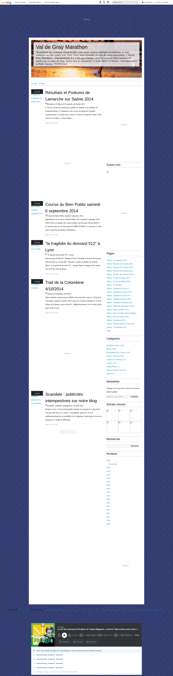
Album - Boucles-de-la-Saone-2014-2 (121, 274)
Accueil (34, 83)
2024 (108, 471)
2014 (108, 506)
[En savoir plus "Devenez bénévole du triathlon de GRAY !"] (112, 427)
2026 (108, 460)
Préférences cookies (158, 610)
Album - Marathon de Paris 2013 (119, 295)
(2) (116, 370)
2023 (108, 474)
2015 (108, 502)
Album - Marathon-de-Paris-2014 (119, 299)
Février (111, 464)
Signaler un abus (87, 610)
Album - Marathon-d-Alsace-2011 (119, 292)
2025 (108, 467)
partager (79, 642)
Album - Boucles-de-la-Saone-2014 (120, 270)
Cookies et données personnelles (141, 610)
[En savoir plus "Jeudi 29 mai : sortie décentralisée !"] (124, 427)
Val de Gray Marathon (62, 47)
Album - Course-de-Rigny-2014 (118, 281)
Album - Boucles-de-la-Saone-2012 (120, 263)
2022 (108, 478)
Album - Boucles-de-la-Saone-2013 (120, 267)
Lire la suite (51, 123)
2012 (108, 513)
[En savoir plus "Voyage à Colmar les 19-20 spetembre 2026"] (112, 415)
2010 (108, 520)
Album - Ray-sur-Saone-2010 (118, 316)
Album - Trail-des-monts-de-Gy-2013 (120, 323)
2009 (108, 524)
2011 (108, 517)
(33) (116, 359)
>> (73, 432)
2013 (108, 509)
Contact (42, 83)
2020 (108, 485)
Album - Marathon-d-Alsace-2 (118, 288)
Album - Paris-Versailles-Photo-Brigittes (121, 313)
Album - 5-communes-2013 (117, 260)
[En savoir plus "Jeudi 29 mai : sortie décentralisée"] (136, 427)
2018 (108, 492)
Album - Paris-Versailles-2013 (118, 309)
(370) (115, 345)
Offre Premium (126, 610)
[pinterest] (108, 2)
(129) (118, 352)
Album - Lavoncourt (114, 285)
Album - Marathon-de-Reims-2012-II (120, 306)
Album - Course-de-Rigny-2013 (118, 278)
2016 (108, 499)
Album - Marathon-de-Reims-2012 (119, 302)
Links (109, 330)
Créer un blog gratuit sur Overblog (55, 610)
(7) (113, 366)
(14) (111, 363)
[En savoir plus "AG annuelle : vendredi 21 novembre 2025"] (124, 415)
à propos (93, 642)
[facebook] (100, 2)
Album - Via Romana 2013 (117, 327)
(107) (115, 356)
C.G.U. (97, 610)
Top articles (70, 610)
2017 (108, 495)
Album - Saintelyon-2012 (116, 320)
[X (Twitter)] (104, 2)
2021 (108, 481)
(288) (111, 349)
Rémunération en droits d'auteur (110, 610)
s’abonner (65, 642)
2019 (108, 488)
